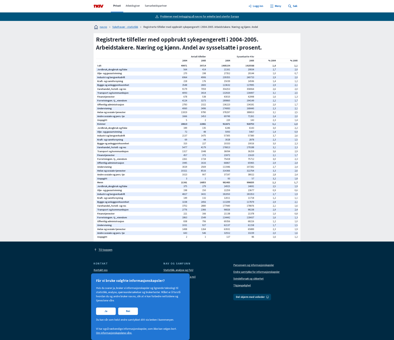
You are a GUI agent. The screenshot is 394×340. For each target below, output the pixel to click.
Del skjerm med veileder (250, 297)
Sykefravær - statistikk (125, 27)
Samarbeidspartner (156, 6)
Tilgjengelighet (242, 285)
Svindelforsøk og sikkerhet (248, 279)
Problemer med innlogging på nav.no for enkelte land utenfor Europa (199, 16)
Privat (117, 6)
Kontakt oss (101, 270)
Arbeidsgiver (133, 6)
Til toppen (105, 250)
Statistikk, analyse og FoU (178, 270)
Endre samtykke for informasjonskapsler (256, 272)
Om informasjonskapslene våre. (114, 333)
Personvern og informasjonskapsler (253, 265)
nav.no (103, 27)
